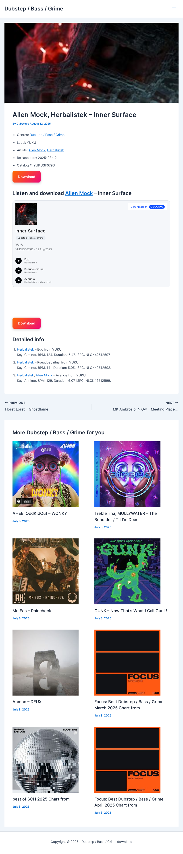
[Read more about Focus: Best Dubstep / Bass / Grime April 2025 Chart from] (127, 760)
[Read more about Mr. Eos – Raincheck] (45, 571)
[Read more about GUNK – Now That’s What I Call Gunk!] (127, 571)
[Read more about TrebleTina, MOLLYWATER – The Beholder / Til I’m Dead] (127, 474)
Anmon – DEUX (27, 701)
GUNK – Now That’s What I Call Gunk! (130, 610)
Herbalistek (55, 150)
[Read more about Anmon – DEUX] (45, 662)
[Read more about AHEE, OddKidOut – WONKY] (45, 474)
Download (26, 176)
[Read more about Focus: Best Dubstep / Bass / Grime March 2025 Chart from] (127, 662)
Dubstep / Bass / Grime (33, 8)
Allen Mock (37, 150)
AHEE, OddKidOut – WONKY (39, 513)
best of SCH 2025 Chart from (41, 799)
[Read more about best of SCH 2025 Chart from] (45, 760)
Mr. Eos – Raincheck (31, 610)
